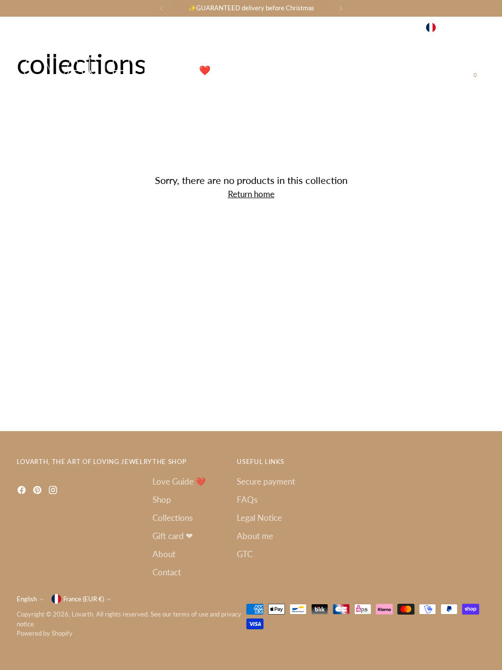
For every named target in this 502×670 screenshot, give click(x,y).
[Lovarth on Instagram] (377, 27)
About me (255, 536)
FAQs (247, 499)
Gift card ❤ (172, 536)
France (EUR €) (458, 27)
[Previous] (162, 8)
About (164, 554)
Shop (161, 499)
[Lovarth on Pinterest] (364, 27)
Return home (251, 194)
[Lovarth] (73, 70)
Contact (166, 572)
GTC (244, 554)
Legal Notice (259, 518)
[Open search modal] (439, 70)
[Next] (340, 8)
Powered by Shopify (45, 633)
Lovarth (82, 614)
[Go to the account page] (459, 70)
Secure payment (266, 481)
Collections (172, 518)
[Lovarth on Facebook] (351, 27)
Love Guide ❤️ (179, 481)
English (401, 27)
